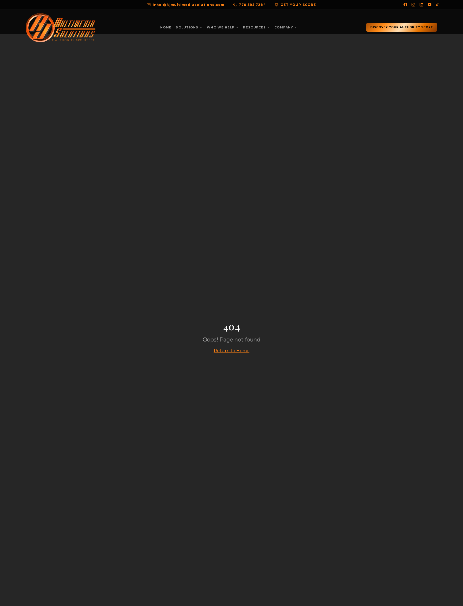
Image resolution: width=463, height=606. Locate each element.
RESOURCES (254, 27)
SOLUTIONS (187, 27)
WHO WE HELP (220, 27)
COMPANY (283, 27)
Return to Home (231, 350)
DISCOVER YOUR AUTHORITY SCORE (401, 27)
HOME (165, 27)
